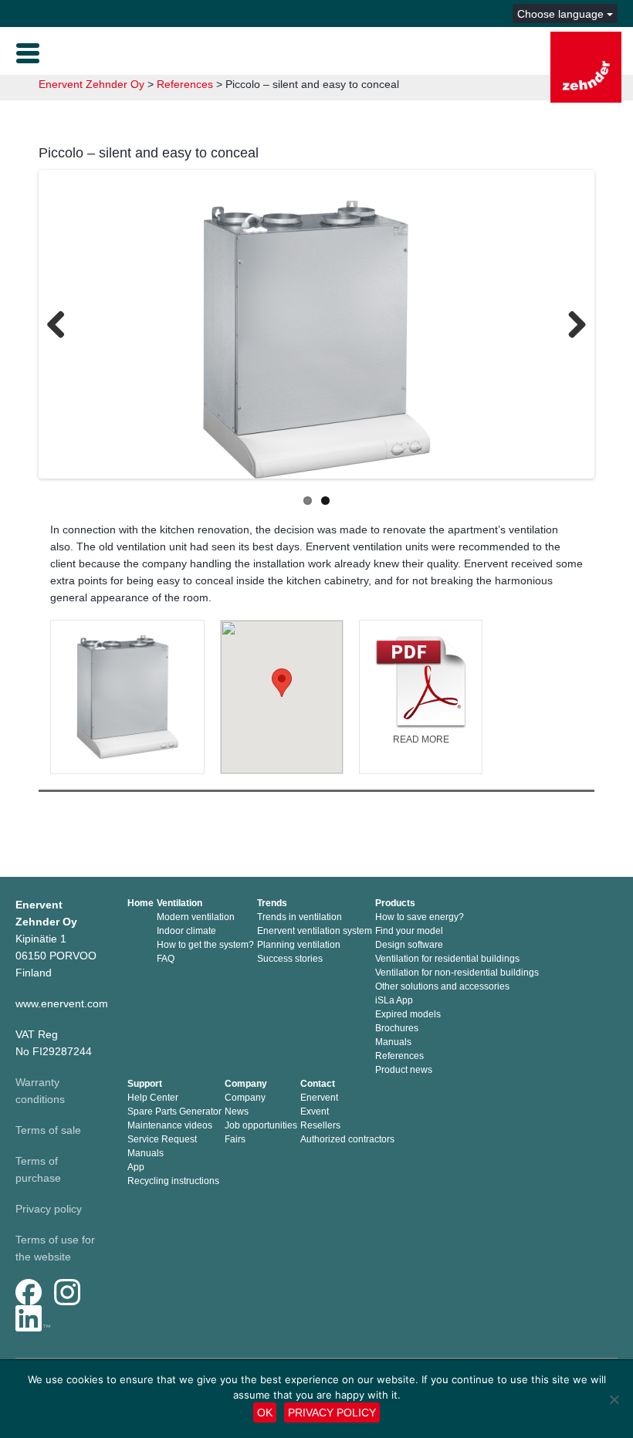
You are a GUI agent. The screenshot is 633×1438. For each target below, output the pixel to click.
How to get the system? (205, 944)
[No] (613, 1399)
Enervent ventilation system (314, 930)
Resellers (320, 1125)
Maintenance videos (169, 1125)
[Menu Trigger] (27, 51)
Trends (272, 903)
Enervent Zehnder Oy (91, 84)
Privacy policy (48, 1209)
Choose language (562, 14)
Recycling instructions (173, 1181)
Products (395, 903)
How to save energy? (419, 917)
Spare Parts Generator (174, 1111)
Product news (403, 1069)
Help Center (152, 1097)
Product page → (127, 710)
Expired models (408, 1014)
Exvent (314, 1111)
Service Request (162, 1139)
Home (140, 903)
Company (246, 1083)
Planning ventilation (298, 944)
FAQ (165, 958)
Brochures (396, 1028)
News (237, 1111)
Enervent (319, 1097)
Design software (409, 944)
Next (571, 326)
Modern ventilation (196, 917)
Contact (317, 1083)
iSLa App (394, 1000)
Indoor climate (186, 930)
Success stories (290, 958)
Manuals (393, 1042)
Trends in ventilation (299, 917)
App (135, 1167)
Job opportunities (261, 1125)
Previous (61, 326)
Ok (264, 1412)
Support (144, 1083)
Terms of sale (48, 1130)
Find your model (409, 930)
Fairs (235, 1139)
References (185, 84)
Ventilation (179, 903)
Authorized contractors (347, 1139)
